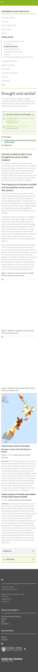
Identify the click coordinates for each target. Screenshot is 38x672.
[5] (6, 213)
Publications (5, 623)
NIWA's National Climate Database (20, 500)
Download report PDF (12, 122)
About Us (4, 637)
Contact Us (4, 639)
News (3, 621)
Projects (3, 619)
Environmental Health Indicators (11, 616)
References (8, 145)
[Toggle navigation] (34, 3)
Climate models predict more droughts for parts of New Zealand (20, 141)
